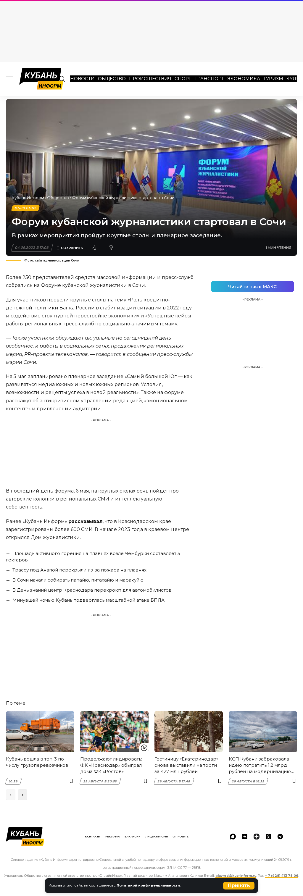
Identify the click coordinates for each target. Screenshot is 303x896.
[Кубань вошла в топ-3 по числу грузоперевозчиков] (40, 731)
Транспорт (209, 78)
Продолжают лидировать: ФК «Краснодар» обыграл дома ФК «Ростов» (111, 765)
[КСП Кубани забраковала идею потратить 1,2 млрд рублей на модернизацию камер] (263, 731)
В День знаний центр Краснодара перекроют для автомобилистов (92, 590)
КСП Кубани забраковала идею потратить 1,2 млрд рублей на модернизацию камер (260, 765)
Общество (112, 78)
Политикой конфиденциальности (148, 885)
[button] (238, 885)
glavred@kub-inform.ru (235, 876)
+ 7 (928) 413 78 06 (281, 876)
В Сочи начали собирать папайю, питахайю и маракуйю (78, 580)
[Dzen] (256, 836)
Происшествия (150, 78)
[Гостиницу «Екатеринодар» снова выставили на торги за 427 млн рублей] (188, 731)
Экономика (243, 78)
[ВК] (245, 836)
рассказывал (85, 521)
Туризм (273, 78)
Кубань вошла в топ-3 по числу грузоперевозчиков (37, 762)
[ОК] (268, 836)
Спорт (183, 78)
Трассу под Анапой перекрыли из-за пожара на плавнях (79, 570)
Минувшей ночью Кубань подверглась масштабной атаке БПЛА (88, 600)
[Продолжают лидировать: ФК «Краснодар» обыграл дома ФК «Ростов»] (114, 731)
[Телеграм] (280, 836)
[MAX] (233, 836)
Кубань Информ (28, 197)
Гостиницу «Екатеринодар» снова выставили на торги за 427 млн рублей (186, 765)
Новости (82, 78)
